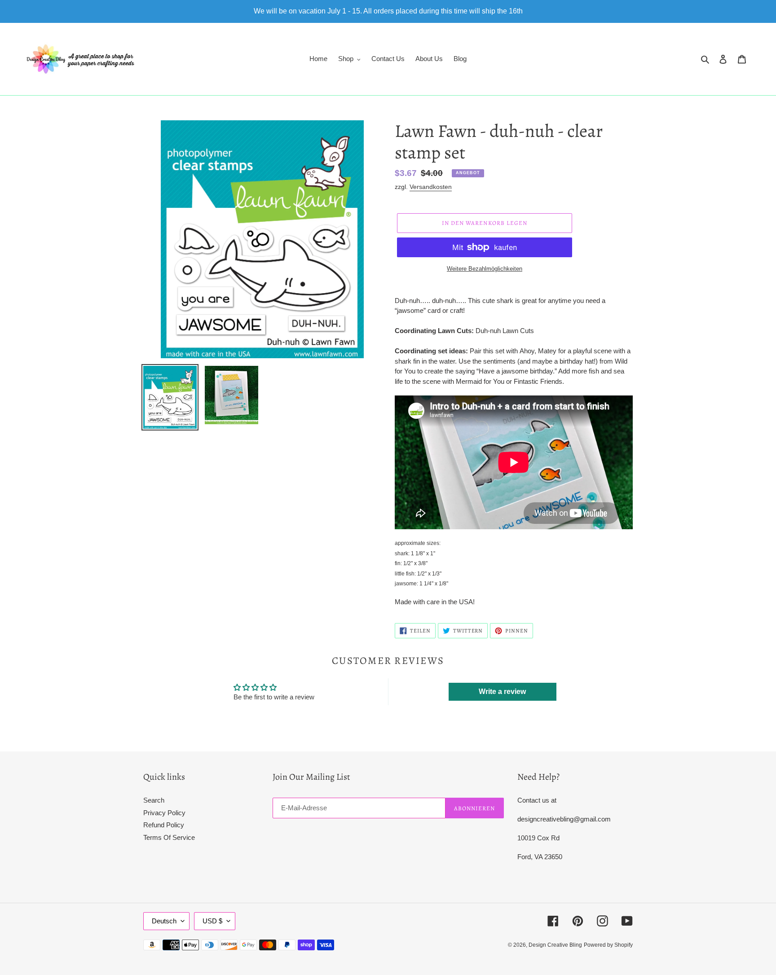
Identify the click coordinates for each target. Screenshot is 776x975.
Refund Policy (163, 825)
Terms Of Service (169, 837)
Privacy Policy (164, 813)
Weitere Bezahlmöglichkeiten (484, 268)
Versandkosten (431, 186)
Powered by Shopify (608, 945)
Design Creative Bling (555, 945)
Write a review (502, 691)
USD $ (212, 921)
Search (153, 800)
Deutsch (164, 921)
